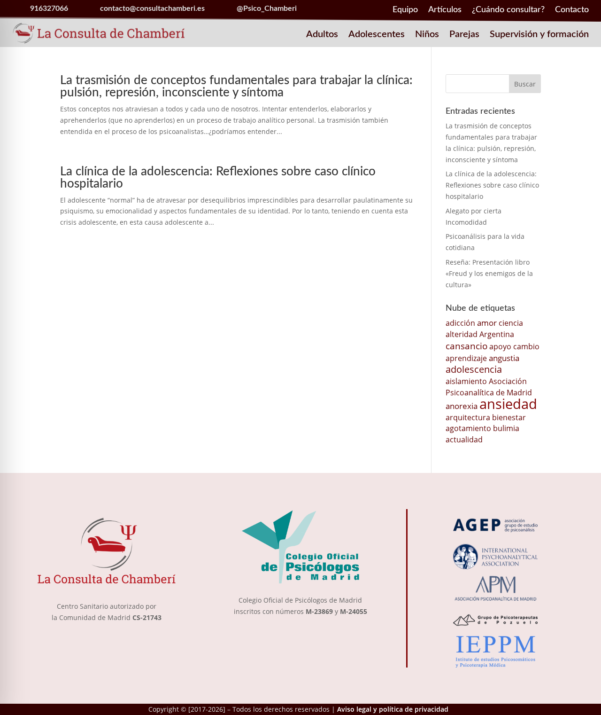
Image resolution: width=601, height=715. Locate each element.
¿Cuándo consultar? (508, 10)
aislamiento (466, 381)
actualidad (464, 439)
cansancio (466, 346)
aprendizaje (466, 358)
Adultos (322, 35)
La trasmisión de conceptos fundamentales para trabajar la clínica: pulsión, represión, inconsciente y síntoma (236, 86)
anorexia (462, 405)
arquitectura (468, 417)
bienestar (509, 417)
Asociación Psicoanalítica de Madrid (489, 387)
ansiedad (508, 403)
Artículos (445, 10)
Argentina (496, 334)
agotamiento (468, 428)
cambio (526, 346)
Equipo (405, 10)
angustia (504, 357)
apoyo (500, 346)
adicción (460, 323)
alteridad (462, 334)
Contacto (572, 10)
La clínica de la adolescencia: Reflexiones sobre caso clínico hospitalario (492, 185)
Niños (427, 35)
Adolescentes (376, 35)
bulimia (506, 428)
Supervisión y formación (539, 35)
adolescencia (474, 369)
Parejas (464, 35)
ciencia (511, 323)
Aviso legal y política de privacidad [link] (392, 709)
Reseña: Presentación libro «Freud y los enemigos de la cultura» (489, 273)
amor (487, 322)
